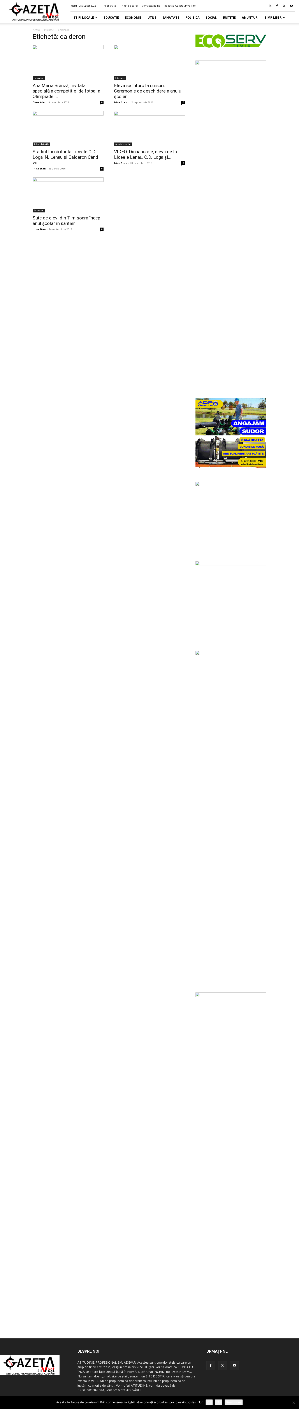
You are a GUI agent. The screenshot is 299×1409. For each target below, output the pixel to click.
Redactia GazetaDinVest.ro (180, 5)
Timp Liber (272, 17)
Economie (133, 17)
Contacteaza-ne (151, 5)
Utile (152, 17)
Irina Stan (120, 102)
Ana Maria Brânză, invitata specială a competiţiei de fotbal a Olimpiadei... (66, 91)
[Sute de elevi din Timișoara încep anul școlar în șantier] (68, 194)
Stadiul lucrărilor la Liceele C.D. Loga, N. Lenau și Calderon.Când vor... (65, 157)
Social (211, 17)
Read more (233, 1402)
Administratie (41, 144)
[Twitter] (284, 6)
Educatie (111, 17)
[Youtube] (291, 6)
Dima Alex (39, 102)
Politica (192, 17)
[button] (270, 5)
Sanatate (170, 17)
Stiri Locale (84, 17)
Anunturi (250, 17)
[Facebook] (277, 6)
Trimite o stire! (129, 5)
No (219, 1402)
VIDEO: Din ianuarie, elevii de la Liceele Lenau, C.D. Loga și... (145, 154)
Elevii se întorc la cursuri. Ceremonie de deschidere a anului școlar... (148, 91)
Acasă (36, 30)
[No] (293, 1402)
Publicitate (110, 5)
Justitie (229, 17)
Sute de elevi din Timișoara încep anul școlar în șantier (66, 220)
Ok (209, 1402)
